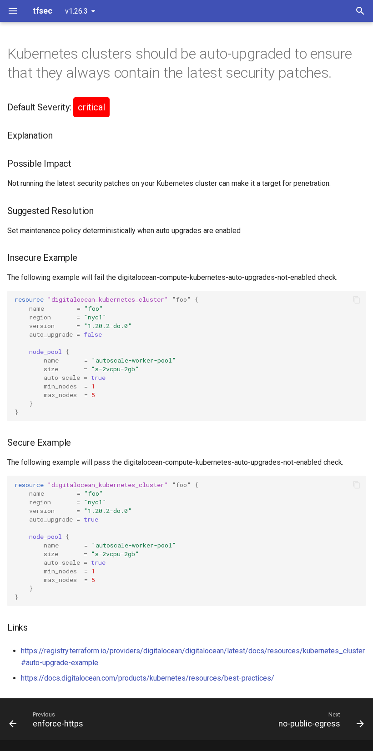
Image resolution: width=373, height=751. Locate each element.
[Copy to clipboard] (356, 299)
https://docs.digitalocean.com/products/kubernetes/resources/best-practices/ (147, 678)
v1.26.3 (76, 11)
